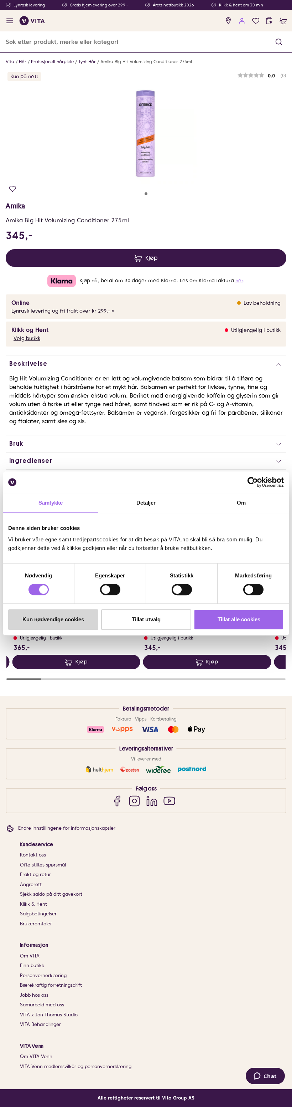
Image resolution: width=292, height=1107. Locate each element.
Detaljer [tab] (146, 503)
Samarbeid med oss (42, 1004)
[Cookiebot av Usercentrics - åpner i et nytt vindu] (252, 482)
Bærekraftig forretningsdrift (51, 985)
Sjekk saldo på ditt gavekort (51, 894)
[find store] (228, 21)
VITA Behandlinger (40, 1024)
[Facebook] (117, 800)
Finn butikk (32, 965)
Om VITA (30, 956)
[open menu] (10, 21)
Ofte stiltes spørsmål (43, 865)
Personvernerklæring (43, 975)
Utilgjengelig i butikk (256, 330)
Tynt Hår (87, 61)
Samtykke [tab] (50, 503)
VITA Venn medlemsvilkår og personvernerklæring (75, 1066)
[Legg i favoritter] (13, 189)
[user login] (242, 21)
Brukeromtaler (36, 923)
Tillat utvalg (146, 619)
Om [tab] (241, 503)
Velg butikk (27, 338)
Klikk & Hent (33, 904)
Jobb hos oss (34, 995)
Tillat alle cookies (239, 619)
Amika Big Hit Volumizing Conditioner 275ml (146, 61)
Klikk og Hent (29, 330)
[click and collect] (269, 21)
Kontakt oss (33, 855)
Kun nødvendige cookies (53, 619)
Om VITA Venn (36, 1056)
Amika (15, 205)
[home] (32, 20)
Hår (22, 61)
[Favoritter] (256, 21)
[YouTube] (169, 800)
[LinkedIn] (152, 800)
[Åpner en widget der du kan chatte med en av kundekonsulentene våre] (265, 1077)
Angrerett (31, 884)
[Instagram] (134, 800)
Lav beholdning (262, 303)
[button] (279, 42)
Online (20, 302)
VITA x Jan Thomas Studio (49, 1014)
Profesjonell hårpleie (52, 61)
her (239, 280)
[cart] (283, 21)
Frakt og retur (35, 874)
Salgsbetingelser (38, 913)
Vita (10, 61)
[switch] (110, 589)
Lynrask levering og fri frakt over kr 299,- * (62, 311)
